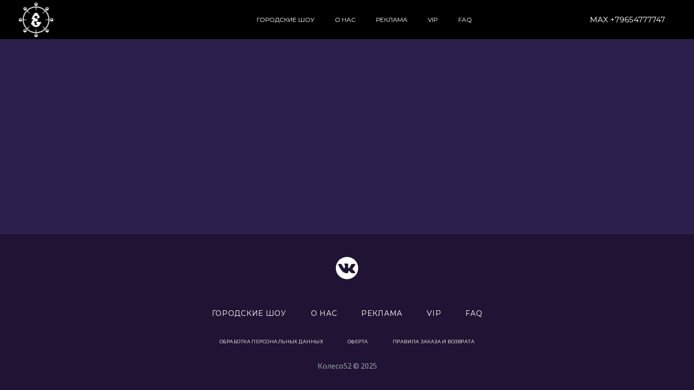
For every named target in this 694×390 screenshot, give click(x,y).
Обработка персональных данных (271, 341)
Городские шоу (285, 19)
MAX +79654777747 (627, 19)
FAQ (465, 19)
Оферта (358, 341)
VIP (433, 19)
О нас (345, 19)
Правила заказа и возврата (434, 341)
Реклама (391, 19)
